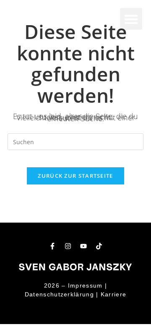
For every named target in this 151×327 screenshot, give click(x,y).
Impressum (85, 285)
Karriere (113, 294)
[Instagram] (68, 246)
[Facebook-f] (52, 246)
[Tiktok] (99, 246)
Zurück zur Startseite (75, 175)
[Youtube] (83, 246)
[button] (131, 19)
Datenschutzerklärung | (62, 294)
